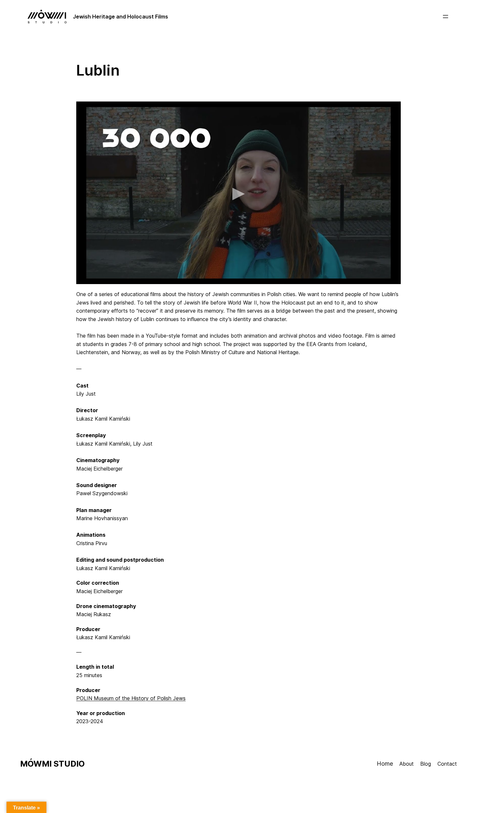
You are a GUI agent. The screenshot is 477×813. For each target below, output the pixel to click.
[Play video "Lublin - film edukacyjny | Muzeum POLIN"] (238, 193)
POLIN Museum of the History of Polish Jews (131, 698)
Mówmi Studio (52, 764)
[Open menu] (445, 16)
